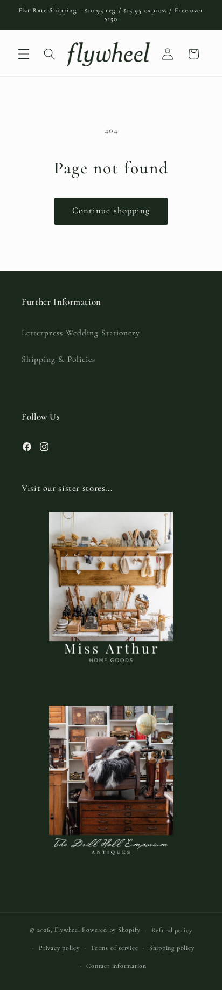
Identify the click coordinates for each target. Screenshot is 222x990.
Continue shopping (111, 210)
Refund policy (171, 930)
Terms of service (114, 948)
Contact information (116, 965)
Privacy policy (59, 948)
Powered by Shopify (111, 930)
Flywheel (67, 930)
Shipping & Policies (58, 359)
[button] (24, 54)
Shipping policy (172, 948)
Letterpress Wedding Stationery (81, 333)
